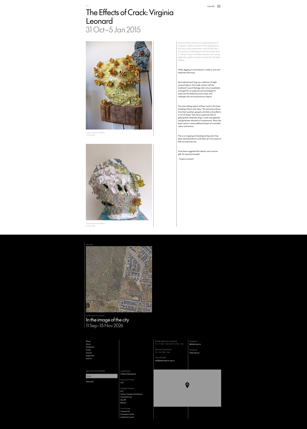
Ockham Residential (128, 374)
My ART (123, 400)
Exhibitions (90, 347)
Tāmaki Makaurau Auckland (166, 341)
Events (88, 350)
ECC (122, 391)
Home (88, 341)
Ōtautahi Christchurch (163, 349)
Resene (123, 402)
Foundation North (127, 414)
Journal (89, 352)
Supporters (90, 355)
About (88, 344)
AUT (122, 382)
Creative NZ (125, 411)
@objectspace (195, 344)
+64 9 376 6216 (160, 357)
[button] (189, 388)
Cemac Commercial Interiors (131, 394)
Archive (89, 358)
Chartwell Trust (126, 397)
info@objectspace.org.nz (164, 360)
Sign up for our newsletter (95, 371)
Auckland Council (127, 417)
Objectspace (194, 352)
